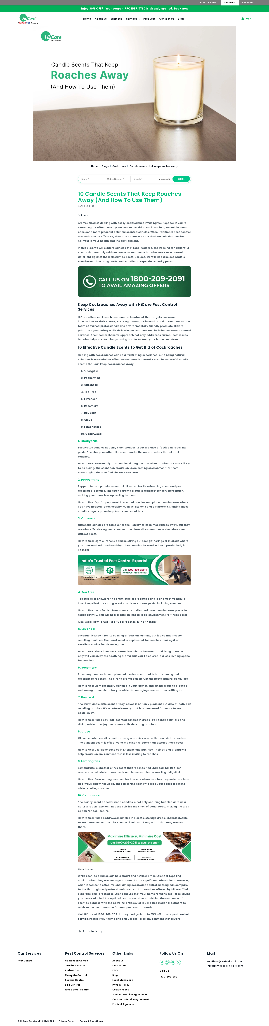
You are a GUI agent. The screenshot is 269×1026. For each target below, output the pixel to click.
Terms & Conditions (91, 1021)
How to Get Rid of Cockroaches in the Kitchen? (125, 622)
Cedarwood (93, 434)
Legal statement (122, 980)
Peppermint (92, 378)
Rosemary (91, 406)
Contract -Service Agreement (130, 999)
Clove (88, 420)
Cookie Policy (120, 989)
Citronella (91, 385)
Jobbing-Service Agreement (129, 994)
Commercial (248, 2)
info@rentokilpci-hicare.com (225, 965)
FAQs (115, 970)
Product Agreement (124, 1004)
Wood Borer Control (77, 989)
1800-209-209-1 (208, 2)
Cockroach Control (77, 960)
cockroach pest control (113, 317)
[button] (133, 18)
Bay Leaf (90, 413)
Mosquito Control (76, 975)
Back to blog (92, 931)
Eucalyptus (91, 371)
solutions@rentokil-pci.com (224, 961)
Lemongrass (92, 427)
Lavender (90, 399)
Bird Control (72, 984)
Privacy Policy (120, 984)
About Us (118, 960)
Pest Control (25, 960)
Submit (181, 179)
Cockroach (119, 166)
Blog (115, 975)
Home (94, 166)
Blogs (105, 166)
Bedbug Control (75, 980)
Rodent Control (74, 970)
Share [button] (84, 215)
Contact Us (119, 965)
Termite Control (75, 965)
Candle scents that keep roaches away (154, 166)
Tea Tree (90, 392)
